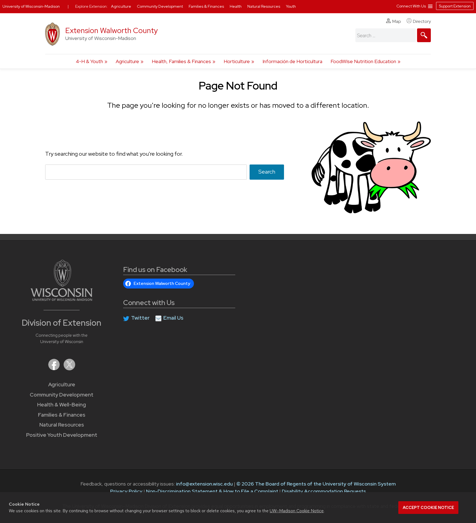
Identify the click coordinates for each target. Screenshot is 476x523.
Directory (422, 21)
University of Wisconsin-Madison (31, 6)
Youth (291, 6)
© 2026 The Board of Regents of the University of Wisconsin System (316, 484)
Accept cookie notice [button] (428, 507)
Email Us (173, 317)
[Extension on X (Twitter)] (69, 368)
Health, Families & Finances (181, 61)
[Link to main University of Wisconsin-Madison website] (62, 299)
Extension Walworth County (111, 30)
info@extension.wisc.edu (204, 484)
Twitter (140, 317)
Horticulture (237, 61)
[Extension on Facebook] (54, 368)
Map (396, 21)
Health (236, 6)
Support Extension (455, 6)
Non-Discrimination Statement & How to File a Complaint (212, 491)
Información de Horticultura (292, 61)
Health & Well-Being (61, 404)
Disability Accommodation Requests (324, 491)
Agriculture (127, 61)
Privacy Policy (126, 491)
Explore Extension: (91, 6)
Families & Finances (61, 414)
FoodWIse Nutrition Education (363, 61)
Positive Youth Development (61, 435)
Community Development (61, 394)
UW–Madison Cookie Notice (297, 511)
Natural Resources (61, 424)
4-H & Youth (89, 61)
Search (266, 171)
